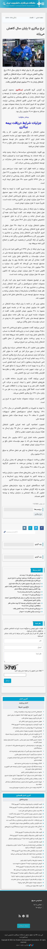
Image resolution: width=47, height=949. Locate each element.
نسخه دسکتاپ (23, 926)
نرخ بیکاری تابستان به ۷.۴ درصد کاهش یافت (26, 608)
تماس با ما (38, 904)
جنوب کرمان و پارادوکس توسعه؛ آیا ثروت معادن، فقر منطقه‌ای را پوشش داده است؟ (24, 604)
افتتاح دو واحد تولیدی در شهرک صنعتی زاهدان (28, 731)
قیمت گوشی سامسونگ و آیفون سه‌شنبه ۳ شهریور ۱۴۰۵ (26, 835)
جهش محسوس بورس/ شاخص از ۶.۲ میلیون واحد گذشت (25, 814)
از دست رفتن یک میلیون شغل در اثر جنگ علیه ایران (24, 583)
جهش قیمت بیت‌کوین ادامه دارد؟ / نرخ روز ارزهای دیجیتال (25, 839)
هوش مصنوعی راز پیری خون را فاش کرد (30, 721)
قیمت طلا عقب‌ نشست (35, 842)
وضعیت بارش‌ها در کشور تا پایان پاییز (31, 860)
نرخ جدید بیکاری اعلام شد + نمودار (29, 611)
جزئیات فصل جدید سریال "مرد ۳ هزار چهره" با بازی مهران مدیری (23, 775)
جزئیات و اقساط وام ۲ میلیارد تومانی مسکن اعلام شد (26, 879)
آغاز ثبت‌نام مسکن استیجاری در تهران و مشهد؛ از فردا (26, 876)
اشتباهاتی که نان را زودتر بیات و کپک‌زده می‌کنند (28, 712)
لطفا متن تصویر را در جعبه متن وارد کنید (29, 671)
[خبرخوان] (19, 916)
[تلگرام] (23, 916)
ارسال (7, 680)
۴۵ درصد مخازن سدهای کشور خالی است (30, 811)
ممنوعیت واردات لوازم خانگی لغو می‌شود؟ (30, 883)
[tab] (23, 699)
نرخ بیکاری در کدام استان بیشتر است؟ (28, 592)
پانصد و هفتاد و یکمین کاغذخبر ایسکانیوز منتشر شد (27, 779)
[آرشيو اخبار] (27, 916)
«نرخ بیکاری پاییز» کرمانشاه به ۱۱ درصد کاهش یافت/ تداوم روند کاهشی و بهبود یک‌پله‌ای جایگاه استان (22, 587)
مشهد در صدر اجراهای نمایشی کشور (31, 772)
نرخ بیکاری (38, 514)
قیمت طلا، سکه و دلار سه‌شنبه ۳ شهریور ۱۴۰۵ (28, 832)
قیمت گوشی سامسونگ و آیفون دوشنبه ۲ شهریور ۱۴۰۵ (26, 873)
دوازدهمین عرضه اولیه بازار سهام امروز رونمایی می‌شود (26, 854)
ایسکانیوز (19, 89)
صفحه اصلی (39, 18)
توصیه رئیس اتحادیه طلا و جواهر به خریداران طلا (28, 870)
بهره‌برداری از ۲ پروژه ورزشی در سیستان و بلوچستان (27, 728)
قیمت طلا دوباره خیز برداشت (34, 886)
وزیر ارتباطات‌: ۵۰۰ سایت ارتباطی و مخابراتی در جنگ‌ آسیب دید (24, 820)
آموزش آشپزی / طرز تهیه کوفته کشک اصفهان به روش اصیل (24, 715)
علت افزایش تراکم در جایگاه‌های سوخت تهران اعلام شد (26, 823)
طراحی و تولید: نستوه (22, 945)
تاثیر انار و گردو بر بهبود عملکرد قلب (32, 718)
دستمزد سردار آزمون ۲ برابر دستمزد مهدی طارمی (28, 754)
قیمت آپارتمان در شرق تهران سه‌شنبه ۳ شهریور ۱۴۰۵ (26, 725)
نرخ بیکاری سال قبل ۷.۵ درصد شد (30, 575)
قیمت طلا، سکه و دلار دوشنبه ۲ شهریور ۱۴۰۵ (29, 867)
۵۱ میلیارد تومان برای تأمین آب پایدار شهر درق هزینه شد (25, 751)
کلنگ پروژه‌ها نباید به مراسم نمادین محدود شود (28, 763)
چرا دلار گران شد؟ (37, 857)
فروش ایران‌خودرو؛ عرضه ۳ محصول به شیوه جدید (27, 863)
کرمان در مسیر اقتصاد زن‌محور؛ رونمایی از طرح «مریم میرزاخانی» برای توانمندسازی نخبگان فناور (24, 579)
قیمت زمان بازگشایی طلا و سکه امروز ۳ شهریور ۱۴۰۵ (27, 851)
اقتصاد (31, 18)
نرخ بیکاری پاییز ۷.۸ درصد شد (31, 595)
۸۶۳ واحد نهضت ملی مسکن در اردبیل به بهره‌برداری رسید (25, 787)
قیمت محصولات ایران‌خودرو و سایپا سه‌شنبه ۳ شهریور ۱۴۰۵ (24, 817)
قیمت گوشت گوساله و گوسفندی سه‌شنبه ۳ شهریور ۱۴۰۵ (25, 807)
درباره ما (39, 907)
